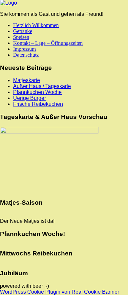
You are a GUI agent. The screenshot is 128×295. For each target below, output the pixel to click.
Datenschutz (26, 55)
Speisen (21, 37)
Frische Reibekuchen (38, 104)
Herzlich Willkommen (36, 25)
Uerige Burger (29, 98)
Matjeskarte (26, 80)
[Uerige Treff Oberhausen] (8, 3)
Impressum (24, 49)
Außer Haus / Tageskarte (42, 86)
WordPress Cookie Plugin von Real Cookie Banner (59, 292)
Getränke (22, 31)
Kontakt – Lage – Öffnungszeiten (48, 43)
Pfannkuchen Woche (37, 92)
